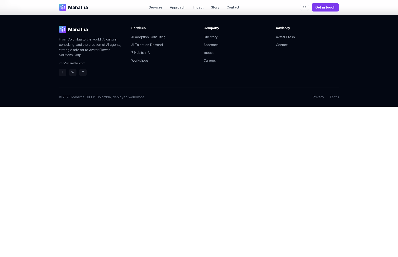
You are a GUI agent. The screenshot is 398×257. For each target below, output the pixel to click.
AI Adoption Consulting (148, 37)
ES (304, 7)
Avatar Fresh (285, 37)
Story (215, 7)
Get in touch (325, 7)
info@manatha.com (72, 63)
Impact (198, 7)
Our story (211, 37)
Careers (210, 60)
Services (156, 7)
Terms (334, 97)
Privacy (318, 97)
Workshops (140, 60)
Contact (233, 7)
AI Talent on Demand (147, 45)
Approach (177, 7)
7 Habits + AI (140, 53)
